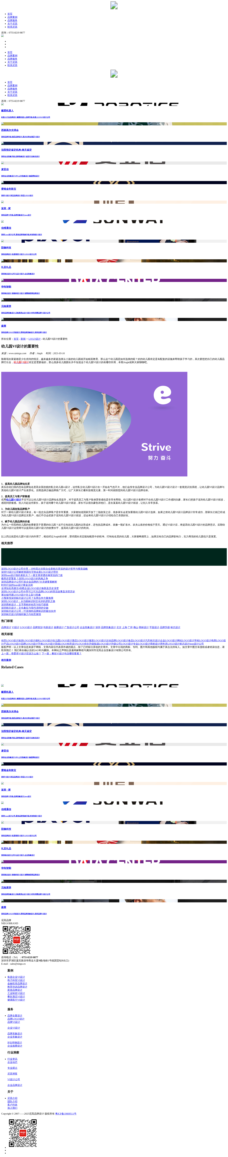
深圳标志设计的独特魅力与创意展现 (21, 614)
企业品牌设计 (14, 1085)
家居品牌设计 (14, 990)
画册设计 (59, 627)
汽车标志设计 (152, 640)
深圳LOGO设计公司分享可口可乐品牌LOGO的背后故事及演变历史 (38, 591)
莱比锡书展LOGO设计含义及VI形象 (21, 594)
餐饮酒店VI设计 (16, 996)
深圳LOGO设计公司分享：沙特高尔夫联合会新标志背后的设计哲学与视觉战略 (44, 568)
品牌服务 (12, 20)
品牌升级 (165, 627)
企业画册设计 (14, 1045)
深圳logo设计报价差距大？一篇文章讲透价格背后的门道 (32, 575)
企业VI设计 (13, 1027)
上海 (124, 627)
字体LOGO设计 (46, 643)
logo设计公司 (197, 643)
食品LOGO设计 (136, 640)
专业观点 (12, 1068)
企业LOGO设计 (168, 640)
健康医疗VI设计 (16, 999)
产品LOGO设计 (12, 643)
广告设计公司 (71, 627)
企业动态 (12, 1062)
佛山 (135, 627)
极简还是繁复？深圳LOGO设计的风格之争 (24, 578)
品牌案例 (12, 17)
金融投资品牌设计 (17, 983)
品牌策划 (38, 627)
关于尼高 (12, 23)
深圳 (97, 627)
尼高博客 (12, 1073)
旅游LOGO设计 (26, 640)
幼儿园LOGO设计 (62, 640)
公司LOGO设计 (124, 643)
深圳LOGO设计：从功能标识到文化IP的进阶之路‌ (28, 601)
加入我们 (12, 1108)
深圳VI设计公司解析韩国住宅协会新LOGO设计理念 (29, 572)
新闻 (23, 339)
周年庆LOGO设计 (170, 643)
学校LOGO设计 (202, 640)
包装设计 (48, 627)
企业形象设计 (87, 627)
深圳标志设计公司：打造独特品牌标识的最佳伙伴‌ (28, 611)
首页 (9, 14)
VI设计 (15, 627)
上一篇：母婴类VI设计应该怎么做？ (21, 653)
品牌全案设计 (14, 1015)
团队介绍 (12, 1101)
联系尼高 (12, 27)
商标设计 (144, 627)
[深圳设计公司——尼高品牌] (114, 8)
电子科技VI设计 (16, 980)
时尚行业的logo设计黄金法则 (17, 585)
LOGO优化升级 (85, 643)
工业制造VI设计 (16, 993)
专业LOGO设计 (141, 643)
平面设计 (154, 627)
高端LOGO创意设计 (66, 643)
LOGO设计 (35, 339)
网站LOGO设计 (185, 640)
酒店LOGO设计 (80, 640)
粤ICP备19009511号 (65, 1113)
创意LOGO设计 (9, 640)
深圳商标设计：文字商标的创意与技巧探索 (24, 604)
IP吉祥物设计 (14, 1042)
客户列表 (12, 1104)
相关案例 (6, 660)
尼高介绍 (12, 1098)
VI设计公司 (13, 1079)
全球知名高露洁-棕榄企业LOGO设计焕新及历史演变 (30, 588)
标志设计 (175, 627)
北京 (118, 627)
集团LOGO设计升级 (105, 643)
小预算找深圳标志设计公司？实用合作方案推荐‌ (27, 598)
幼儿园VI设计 (13, 499)
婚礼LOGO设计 (43, 640)
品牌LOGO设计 (29, 643)
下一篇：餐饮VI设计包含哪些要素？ (62, 653)
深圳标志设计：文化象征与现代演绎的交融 (24, 607)
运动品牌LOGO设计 (117, 640)
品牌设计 (6, 627)
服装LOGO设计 (97, 640)
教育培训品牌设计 (17, 986)
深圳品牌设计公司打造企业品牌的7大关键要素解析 (29, 581)
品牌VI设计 (13, 1022)
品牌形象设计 (108, 627)
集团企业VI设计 (16, 977)
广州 (130, 627)
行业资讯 (12, 1059)
